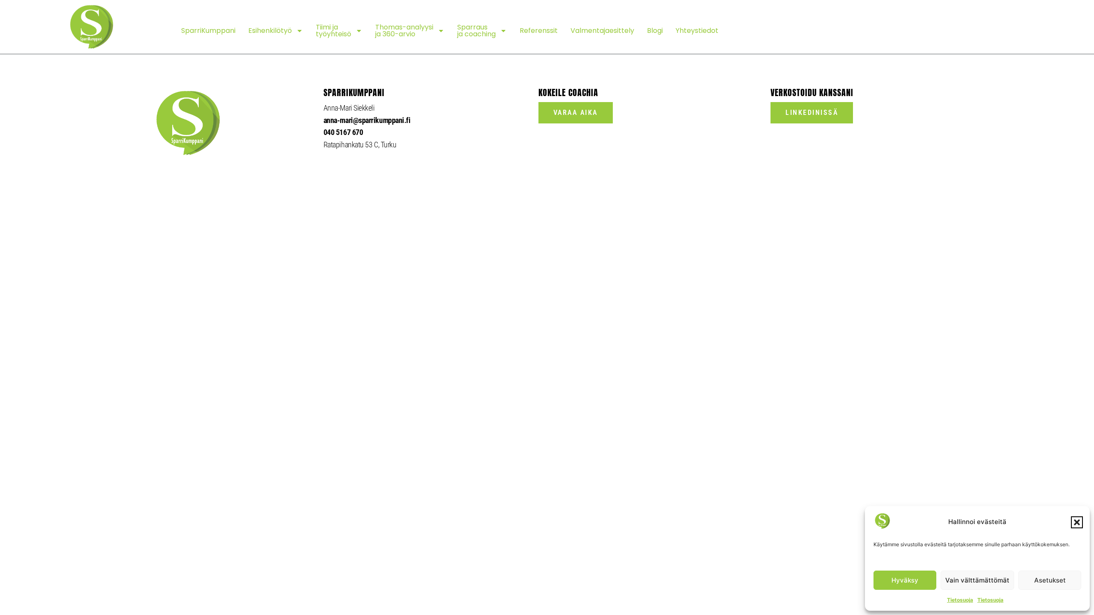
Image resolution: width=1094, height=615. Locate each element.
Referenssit (539, 30)
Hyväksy (904, 580)
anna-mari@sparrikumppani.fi (367, 120)
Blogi (655, 30)
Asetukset (1050, 580)
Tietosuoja (960, 600)
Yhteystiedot (697, 30)
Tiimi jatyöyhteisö (333, 30)
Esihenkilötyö (270, 30)
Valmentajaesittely (602, 30)
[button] (1077, 522)
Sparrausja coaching (476, 30)
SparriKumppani (208, 30)
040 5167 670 (343, 132)
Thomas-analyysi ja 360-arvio (404, 30)
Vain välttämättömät (977, 580)
